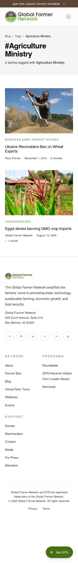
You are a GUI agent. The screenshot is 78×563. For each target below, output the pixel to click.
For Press (12, 457)
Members (11, 465)
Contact (10, 441)
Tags (18, 36)
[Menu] (68, 16)
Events (10, 405)
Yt (56, 336)
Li (44, 336)
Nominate (49, 386)
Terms (46, 508)
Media (9, 449)
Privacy (32, 508)
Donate (10, 425)
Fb (21, 336)
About (9, 365)
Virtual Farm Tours (17, 389)
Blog (8, 36)
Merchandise (14, 433)
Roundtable (50, 365)
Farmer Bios (13, 373)
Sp (68, 336)
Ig (33, 336)
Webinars (11, 397)
